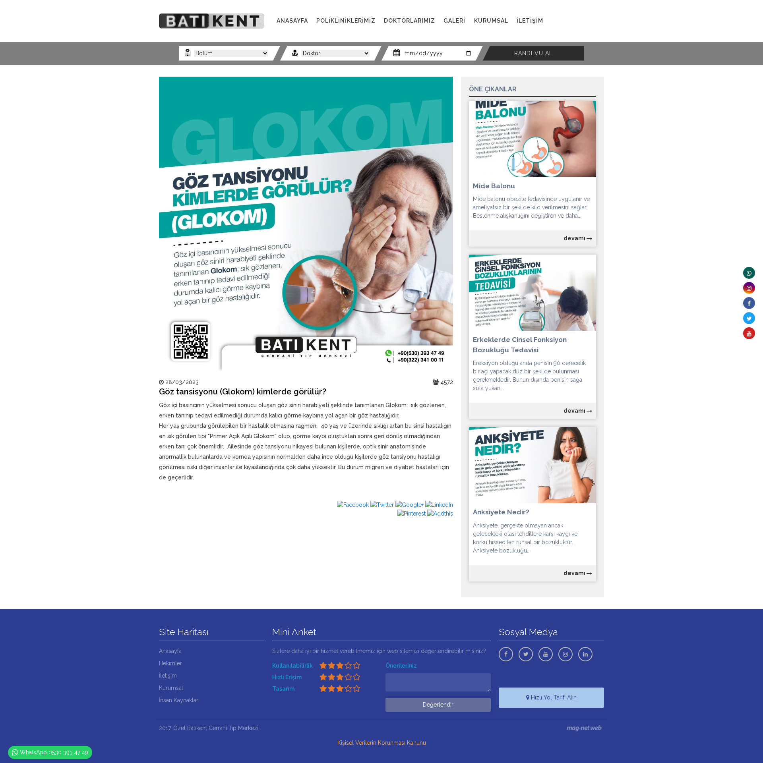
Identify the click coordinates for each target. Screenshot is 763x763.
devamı (575, 238)
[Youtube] (749, 333)
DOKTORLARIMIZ (409, 20)
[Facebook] (749, 303)
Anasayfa (170, 651)
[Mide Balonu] (532, 138)
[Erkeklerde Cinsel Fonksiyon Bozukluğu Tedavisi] (532, 292)
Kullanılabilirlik (292, 666)
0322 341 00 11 (579, 20)
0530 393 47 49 (582, 29)
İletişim (168, 675)
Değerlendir (438, 704)
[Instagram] (749, 288)
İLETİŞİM (530, 20)
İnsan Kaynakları (179, 700)
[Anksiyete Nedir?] (532, 465)
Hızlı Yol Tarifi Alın (553, 697)
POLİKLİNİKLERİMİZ (346, 20)
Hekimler (170, 663)
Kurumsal (171, 688)
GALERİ (454, 20)
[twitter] (749, 318)
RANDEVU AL (533, 53)
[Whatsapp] (749, 273)
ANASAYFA (292, 20)
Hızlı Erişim (287, 677)
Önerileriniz (401, 666)
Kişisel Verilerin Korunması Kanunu (381, 743)
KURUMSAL (491, 20)
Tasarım (283, 689)
